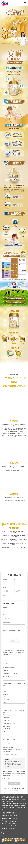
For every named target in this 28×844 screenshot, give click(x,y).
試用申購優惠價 (7, 729)
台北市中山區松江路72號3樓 (9, 815)
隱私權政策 (5, 828)
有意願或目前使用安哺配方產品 (11, 673)
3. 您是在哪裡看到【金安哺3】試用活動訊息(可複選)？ (14, 685)
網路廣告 (6, 694)
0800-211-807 (13, 821)
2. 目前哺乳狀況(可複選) (8, 667)
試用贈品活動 (7, 726)
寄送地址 (5, 595)
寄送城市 (5, 587)
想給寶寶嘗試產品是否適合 (10, 715)
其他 (5, 702)
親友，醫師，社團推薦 (9, 723)
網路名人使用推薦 (8, 720)
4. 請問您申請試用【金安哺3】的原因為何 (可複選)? (13, 711)
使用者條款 (12, 828)
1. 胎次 (4, 660)
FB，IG (6, 688)
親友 (5, 697)
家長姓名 (5, 579)
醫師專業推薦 (7, 717)
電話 (15, 579)
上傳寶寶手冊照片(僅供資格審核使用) (11, 630)
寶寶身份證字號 (6, 622)
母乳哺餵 (6, 670)
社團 (5, 691)
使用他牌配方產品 (8, 676)
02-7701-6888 (13, 818)
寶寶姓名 (5, 607)
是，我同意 (6, 778)
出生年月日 (5, 615)
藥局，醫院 (6, 699)
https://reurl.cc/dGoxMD (17, 775)
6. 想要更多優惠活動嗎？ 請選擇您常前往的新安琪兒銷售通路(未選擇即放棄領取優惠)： (13, 749)
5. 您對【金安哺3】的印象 (9, 739)
